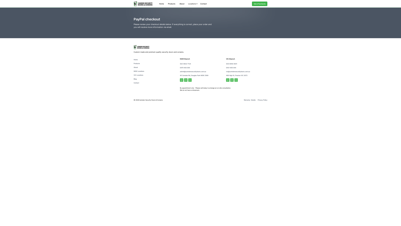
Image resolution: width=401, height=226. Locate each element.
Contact (203, 4)
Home (161, 4)
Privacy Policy (262, 100)
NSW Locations (139, 71)
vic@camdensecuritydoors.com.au (238, 71)
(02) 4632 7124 (185, 64)
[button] (192, 4)
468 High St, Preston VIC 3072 (236, 75)
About (182, 4)
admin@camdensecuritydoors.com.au (193, 71)
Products (171, 4)
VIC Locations (138, 75)
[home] (143, 3)
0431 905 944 (231, 68)
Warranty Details (250, 100)
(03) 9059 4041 (231, 64)
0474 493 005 (185, 68)
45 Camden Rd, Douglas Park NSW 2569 (194, 75)
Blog (135, 79)
